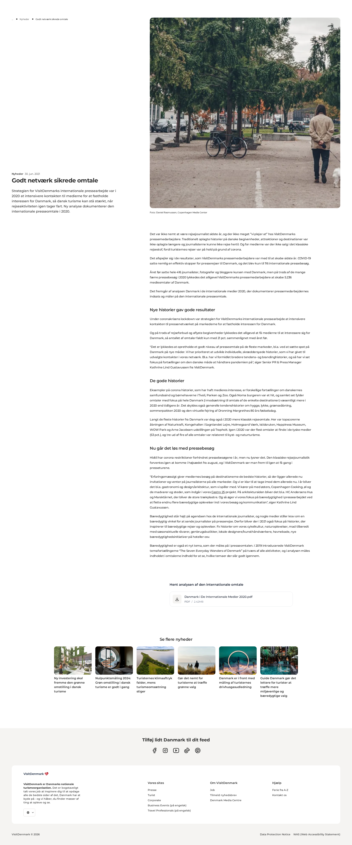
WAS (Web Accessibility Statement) (316, 834)
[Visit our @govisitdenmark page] (187, 750)
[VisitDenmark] (36, 774)
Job (212, 790)
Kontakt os (279, 795)
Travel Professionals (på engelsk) (169, 810)
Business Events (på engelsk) (167, 805)
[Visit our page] (165, 750)
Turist (151, 795)
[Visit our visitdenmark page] (176, 750)
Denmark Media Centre (225, 800)
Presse (152, 790)
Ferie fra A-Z (280, 790)
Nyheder (24, 19)
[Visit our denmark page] (154, 750)
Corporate (154, 800)
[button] (231, 599)
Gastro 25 (218, 492)
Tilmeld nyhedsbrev (223, 795)
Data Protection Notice (275, 834)
